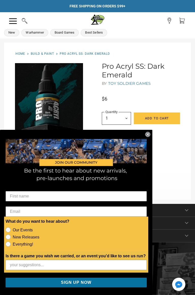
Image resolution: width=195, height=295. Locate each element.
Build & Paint (42, 53)
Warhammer (35, 32)
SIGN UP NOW (76, 282)
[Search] (20, 20)
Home (20, 53)
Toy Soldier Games (129, 83)
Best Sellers (94, 32)
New (11, 32)
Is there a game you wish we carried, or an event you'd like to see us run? (76, 256)
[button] (178, 285)
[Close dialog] (147, 134)
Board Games (65, 32)
